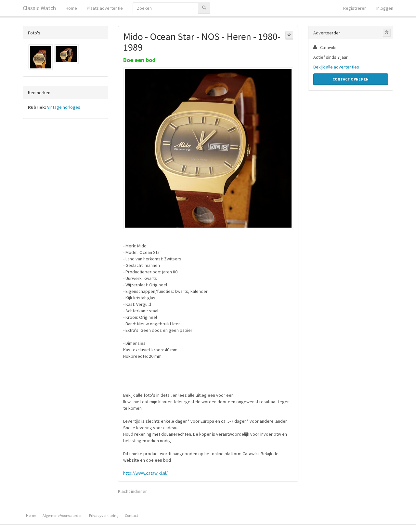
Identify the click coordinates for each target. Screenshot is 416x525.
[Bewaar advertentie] (289, 35)
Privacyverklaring (103, 515)
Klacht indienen (133, 491)
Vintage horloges (63, 107)
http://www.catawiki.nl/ (145, 473)
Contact (131, 515)
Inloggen (384, 8)
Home (71, 8)
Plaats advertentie (105, 8)
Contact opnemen (350, 79)
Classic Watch (39, 8)
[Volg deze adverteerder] (387, 33)
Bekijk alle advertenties (336, 67)
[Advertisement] (65, 225)
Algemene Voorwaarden (63, 515)
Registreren (355, 8)
